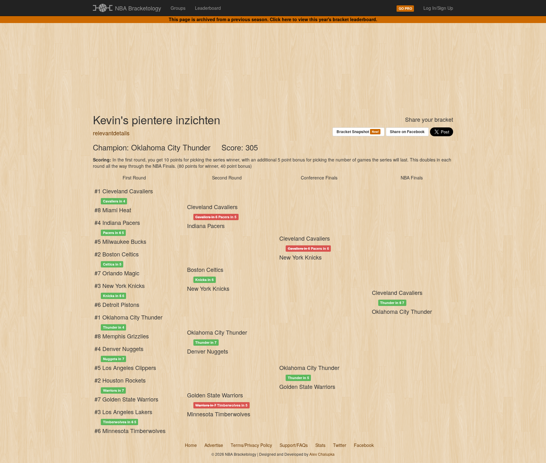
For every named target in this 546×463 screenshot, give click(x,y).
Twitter (339, 445)
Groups (178, 8)
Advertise (213, 445)
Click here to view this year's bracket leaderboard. (323, 19)
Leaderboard (208, 8)
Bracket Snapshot (358, 131)
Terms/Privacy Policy (251, 445)
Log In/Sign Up (438, 8)
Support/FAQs (294, 445)
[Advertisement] (273, 63)
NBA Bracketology (138, 8)
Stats (320, 445)
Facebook (364, 445)
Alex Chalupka (322, 454)
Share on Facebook (407, 131)
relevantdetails (111, 133)
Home (191, 445)
